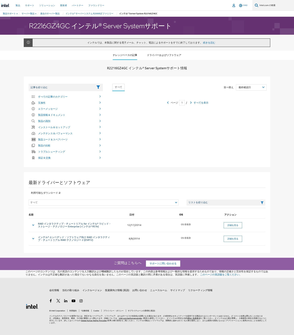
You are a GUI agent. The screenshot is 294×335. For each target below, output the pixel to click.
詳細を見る (233, 225)
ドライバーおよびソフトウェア (164, 55)
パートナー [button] (77, 5)
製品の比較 (44, 145)
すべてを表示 (201, 102)
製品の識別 (44, 121)
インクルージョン (92, 290)
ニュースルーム (158, 290)
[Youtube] (73, 301)
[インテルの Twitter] (58, 301)
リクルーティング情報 (200, 290)
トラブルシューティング (51, 151)
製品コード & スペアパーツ (53, 139)
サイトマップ (177, 290)
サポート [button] (29, 5)
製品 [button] (18, 5)
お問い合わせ (139, 290)
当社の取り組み (70, 290)
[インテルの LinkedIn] (65, 301)
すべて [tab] (118, 87)
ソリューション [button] (47, 5)
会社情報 (54, 290)
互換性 (41, 102)
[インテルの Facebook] (50, 301)
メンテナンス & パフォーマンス (55, 133)
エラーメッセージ (48, 108)
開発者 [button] (63, 5)
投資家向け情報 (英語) (117, 290)
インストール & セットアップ (54, 127)
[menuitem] (28, 13)
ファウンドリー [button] (96, 5)
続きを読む (209, 42)
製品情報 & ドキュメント (51, 114)
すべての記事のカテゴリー (53, 96)
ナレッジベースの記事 (125, 55)
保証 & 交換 (44, 157)
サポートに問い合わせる (163, 263)
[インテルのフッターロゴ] (32, 306)
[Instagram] (81, 301)
